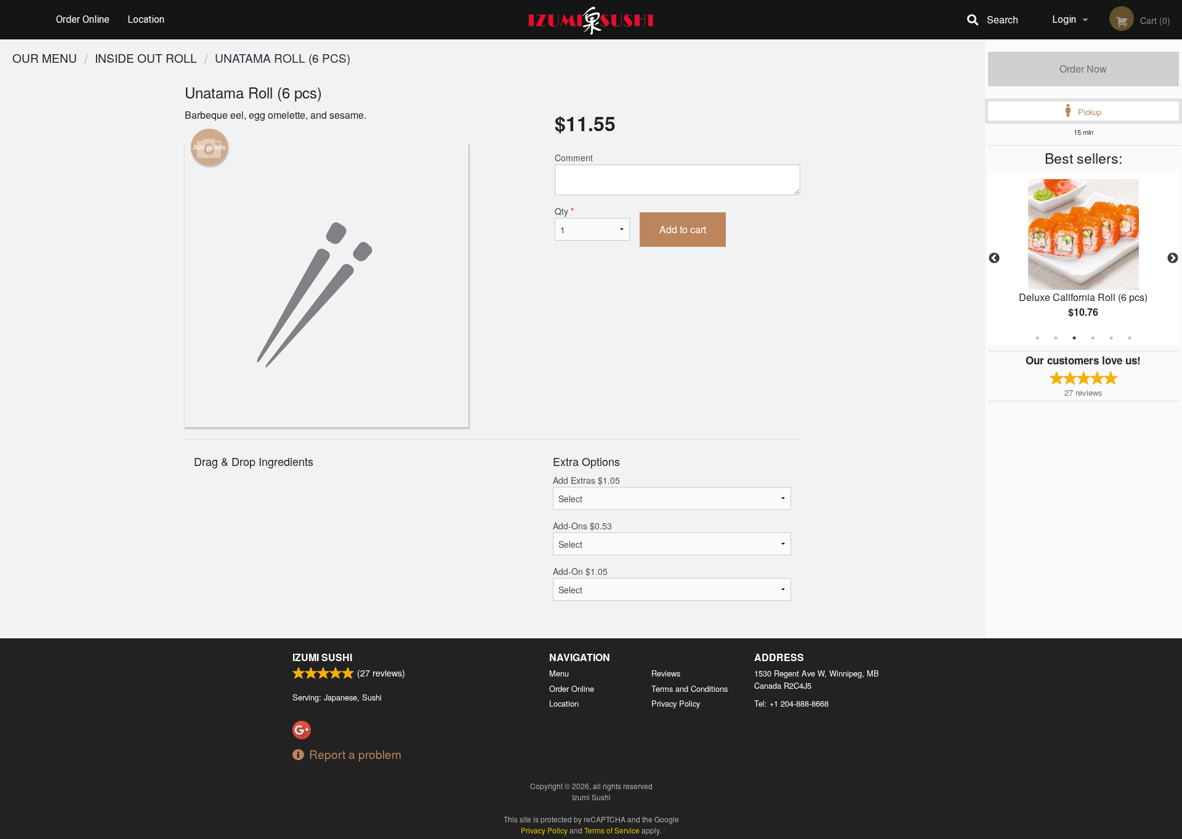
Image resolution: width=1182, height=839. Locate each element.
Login (1064, 19)
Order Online (83, 19)
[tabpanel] (1083, 258)
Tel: (791, 703)
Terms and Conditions (689, 688)
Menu (559, 673)
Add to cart (682, 229)
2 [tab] (1056, 338)
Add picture (209, 147)
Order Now (1083, 69)
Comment (574, 157)
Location (145, 19)
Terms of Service (612, 830)
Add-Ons (582, 526)
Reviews (665, 673)
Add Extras (586, 480)
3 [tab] (1074, 338)
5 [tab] (1111, 338)
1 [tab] (1037, 338)
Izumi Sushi (322, 657)
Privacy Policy (675, 703)
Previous (994, 258)
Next (1173, 258)
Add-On (580, 571)
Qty (564, 211)
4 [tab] (1093, 338)
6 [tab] (1130, 338)
